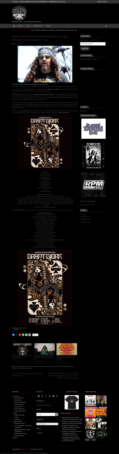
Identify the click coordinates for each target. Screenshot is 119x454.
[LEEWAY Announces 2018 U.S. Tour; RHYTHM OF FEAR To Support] (90, 435)
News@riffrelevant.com (43, 405)
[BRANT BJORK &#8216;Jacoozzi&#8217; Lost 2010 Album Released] (22, 349)
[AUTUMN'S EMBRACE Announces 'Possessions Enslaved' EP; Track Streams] (101, 412)
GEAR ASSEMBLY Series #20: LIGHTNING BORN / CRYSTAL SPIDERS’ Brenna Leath (46, 1)
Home (48, 26)
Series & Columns (20, 402)
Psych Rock (59, 366)
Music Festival (50, 366)
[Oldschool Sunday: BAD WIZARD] (90, 424)
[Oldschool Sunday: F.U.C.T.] (101, 424)
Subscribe (85, 48)
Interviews (18, 400)
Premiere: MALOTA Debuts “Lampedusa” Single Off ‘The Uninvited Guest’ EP (71, 438)
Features (20, 26)
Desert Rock (29, 366)
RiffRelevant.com (25, 449)
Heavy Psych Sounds (39, 366)
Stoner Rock (20, 368)
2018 (15, 366)
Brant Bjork (21, 366)
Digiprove (45, 453)
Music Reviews (19, 404)
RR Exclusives (19, 398)
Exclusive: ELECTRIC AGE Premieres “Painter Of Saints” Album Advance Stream (71, 427)
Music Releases (19, 415)
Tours (16, 417)
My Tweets (83, 111)
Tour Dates (28, 368)
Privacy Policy (19, 436)
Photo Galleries (19, 409)
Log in (83, 214)
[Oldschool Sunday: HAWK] (101, 400)
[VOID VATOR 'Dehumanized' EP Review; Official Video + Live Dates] (90, 412)
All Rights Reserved (17, 329)
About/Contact (38, 26)
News (28, 26)
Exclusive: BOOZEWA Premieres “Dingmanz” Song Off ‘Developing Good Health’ (72, 433)
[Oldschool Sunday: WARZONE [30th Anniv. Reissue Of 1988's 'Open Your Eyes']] (90, 400)
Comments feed (86, 219)
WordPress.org (86, 222)
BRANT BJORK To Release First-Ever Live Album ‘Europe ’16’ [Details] (66, 357)
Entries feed (85, 217)
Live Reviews (19, 406)
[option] (44, 2)
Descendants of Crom (88, 205)
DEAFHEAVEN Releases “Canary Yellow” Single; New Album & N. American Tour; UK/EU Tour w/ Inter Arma (63, 376)
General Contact (20, 423)
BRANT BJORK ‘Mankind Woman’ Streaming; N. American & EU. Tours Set (44, 357)
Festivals (17, 419)
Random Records (20, 411)
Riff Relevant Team (20, 433)
